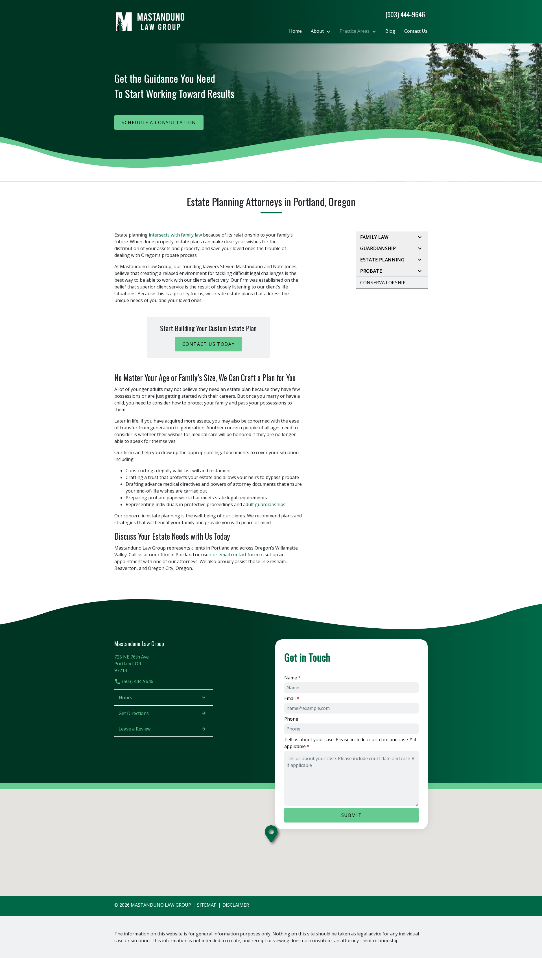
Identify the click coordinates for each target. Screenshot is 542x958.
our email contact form (234, 555)
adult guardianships (264, 504)
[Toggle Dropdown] (330, 31)
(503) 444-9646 (137, 681)
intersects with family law (175, 235)
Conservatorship (383, 282)
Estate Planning (382, 260)
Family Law (374, 237)
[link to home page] (149, 21)
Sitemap (207, 905)
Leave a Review (134, 729)
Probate (371, 271)
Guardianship (378, 248)
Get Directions (134, 713)
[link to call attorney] (403, 14)
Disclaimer (235, 905)
